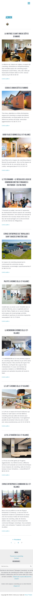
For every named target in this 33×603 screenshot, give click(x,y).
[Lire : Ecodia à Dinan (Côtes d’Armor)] (16, 100)
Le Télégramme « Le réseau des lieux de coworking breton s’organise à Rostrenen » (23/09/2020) (16, 182)
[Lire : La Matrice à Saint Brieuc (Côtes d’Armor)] (16, 50)
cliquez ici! (16, 586)
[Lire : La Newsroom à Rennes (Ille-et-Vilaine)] (16, 346)
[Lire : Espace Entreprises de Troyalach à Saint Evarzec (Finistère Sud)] (16, 249)
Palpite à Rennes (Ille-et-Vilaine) (16, 281)
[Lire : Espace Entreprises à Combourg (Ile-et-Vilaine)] (16, 498)
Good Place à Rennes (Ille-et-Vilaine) (16, 134)
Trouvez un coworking (16, 556)
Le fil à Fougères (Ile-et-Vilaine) (16, 435)
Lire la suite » (6, 79)
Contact (16, 558)
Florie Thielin (28, 595)
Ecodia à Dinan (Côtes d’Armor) (16, 88)
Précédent (16, 539)
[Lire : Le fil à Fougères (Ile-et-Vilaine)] (16, 448)
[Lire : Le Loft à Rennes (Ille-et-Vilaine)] (16, 399)
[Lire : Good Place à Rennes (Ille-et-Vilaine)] (16, 147)
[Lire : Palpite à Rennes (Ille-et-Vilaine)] (16, 294)
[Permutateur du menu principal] (29, 3)
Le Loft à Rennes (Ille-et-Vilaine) (16, 386)
